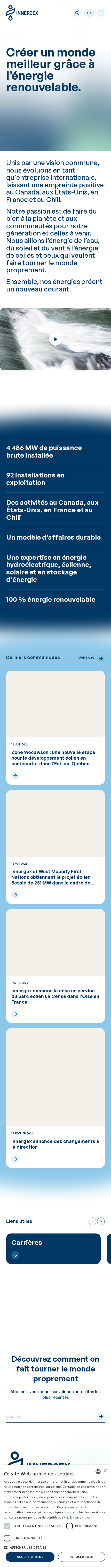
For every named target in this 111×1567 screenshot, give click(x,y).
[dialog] (55, 1516)
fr (89, 13)
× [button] (105, 1471)
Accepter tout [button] (30, 1557)
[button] (77, 13)
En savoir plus (80, 1517)
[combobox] (98, 1471)
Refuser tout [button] (82, 1557)
